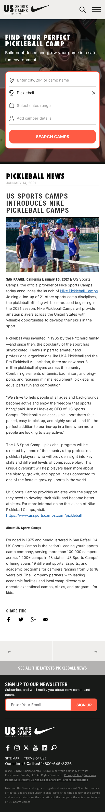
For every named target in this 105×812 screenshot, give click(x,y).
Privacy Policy (73, 775)
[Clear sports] (94, 93)
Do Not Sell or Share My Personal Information (59, 780)
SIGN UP (84, 705)
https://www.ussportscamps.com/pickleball (44, 515)
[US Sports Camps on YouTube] (35, 748)
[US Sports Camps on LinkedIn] (44, 748)
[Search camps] (54, 748)
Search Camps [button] (52, 136)
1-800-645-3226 (56, 763)
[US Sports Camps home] (27, 9)
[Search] (83, 10)
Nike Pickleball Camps (79, 291)
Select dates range (34, 105)
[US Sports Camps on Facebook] (8, 748)
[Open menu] (96, 9)
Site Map (12, 758)
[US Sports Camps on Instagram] (17, 748)
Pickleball (25, 92)
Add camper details (34, 118)
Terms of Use (35, 758)
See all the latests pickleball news (52, 668)
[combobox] (56, 80)
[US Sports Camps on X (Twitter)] (26, 748)
